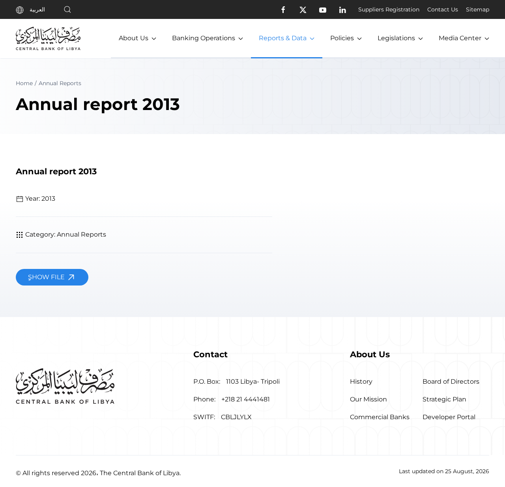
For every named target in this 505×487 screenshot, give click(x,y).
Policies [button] (342, 38)
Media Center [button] (460, 38)
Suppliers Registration (388, 9)
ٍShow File (47, 277)
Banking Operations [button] (203, 38)
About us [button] (133, 38)
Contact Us (442, 9)
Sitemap (477, 9)
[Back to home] (48, 38)
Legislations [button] (396, 38)
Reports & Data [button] (283, 38)
